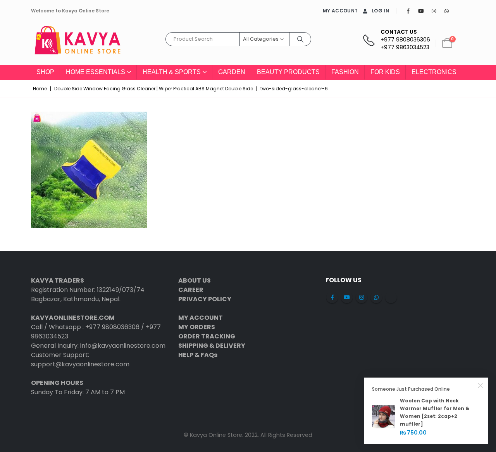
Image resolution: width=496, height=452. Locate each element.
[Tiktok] (459, 10)
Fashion (345, 72)
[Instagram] (433, 10)
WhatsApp (376, 297)
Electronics (434, 72)
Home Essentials (95, 72)
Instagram (361, 297)
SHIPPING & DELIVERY (211, 345)
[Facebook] (408, 10)
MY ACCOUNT (340, 10)
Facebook (332, 297)
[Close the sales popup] (480, 385)
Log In (380, 10)
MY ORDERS (196, 327)
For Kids (385, 72)
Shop (45, 72)
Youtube (347, 297)
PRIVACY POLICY (204, 299)
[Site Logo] (77, 43)
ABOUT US (194, 280)
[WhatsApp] (446, 10)
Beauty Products (288, 72)
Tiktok (391, 297)
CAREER (190, 289)
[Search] (300, 39)
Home (40, 88)
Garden (231, 72)
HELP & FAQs (197, 354)
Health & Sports (172, 72)
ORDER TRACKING (206, 336)
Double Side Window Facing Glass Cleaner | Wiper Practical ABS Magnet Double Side (153, 88)
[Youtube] (420, 10)
